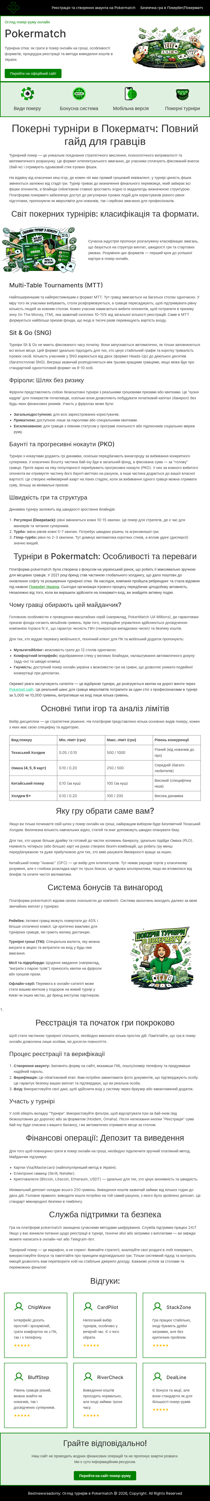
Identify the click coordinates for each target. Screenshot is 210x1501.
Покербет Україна (44, 587)
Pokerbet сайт (21, 689)
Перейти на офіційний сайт (33, 73)
